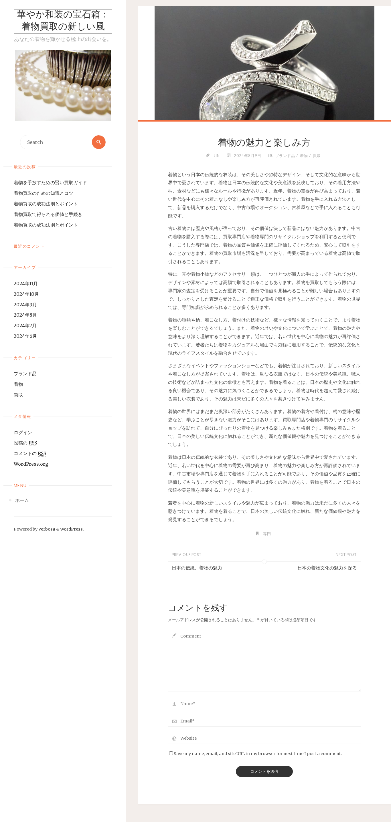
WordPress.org (31, 464)
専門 (267, 533)
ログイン (23, 432)
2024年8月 (25, 315)
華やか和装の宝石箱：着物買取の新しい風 (63, 21)
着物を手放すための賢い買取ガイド (50, 182)
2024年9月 (25, 304)
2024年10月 (26, 294)
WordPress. (72, 529)
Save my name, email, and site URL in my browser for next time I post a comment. (258, 753)
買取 (18, 395)
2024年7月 (25, 325)
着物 (18, 384)
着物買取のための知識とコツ (43, 193)
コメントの (30, 453)
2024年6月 (25, 336)
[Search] (99, 142)
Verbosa (46, 529)
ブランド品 (25, 373)
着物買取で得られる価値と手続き (48, 214)
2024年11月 (26, 283)
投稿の (25, 443)
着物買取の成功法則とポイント (46, 204)
